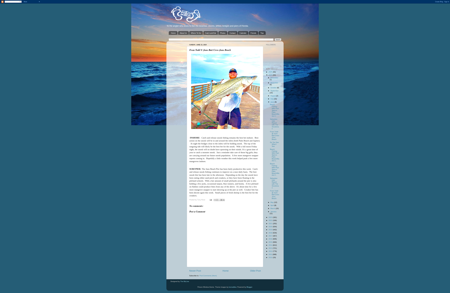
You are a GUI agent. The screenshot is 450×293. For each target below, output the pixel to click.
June (272, 102)
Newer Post (195, 271)
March (273, 208)
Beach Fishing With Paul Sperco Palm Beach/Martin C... (274, 110)
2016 (271, 239)
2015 (271, 242)
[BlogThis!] (217, 200)
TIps (262, 33)
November (274, 83)
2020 (271, 227)
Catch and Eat (210, 33)
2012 (271, 251)
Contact (233, 33)
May (272, 202)
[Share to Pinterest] (224, 200)
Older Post (255, 271)
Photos (222, 33)
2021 (271, 223)
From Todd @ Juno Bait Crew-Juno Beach (274, 135)
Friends (253, 33)
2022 (271, 220)
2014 (271, 245)
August (273, 96)
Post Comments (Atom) (208, 276)
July (272, 99)
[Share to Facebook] (221, 200)
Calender (243, 33)
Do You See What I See (274, 144)
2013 (271, 248)
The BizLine (184, 281)
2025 (271, 72)
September (274, 91)
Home (173, 33)
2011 (271, 254)
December (274, 78)
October (273, 88)
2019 (271, 230)
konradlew (232, 287)
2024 (271, 75)
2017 (271, 236)
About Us (183, 33)
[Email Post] (210, 200)
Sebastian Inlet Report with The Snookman (274, 124)
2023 (271, 217)
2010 (271, 257)
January (273, 212)
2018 (271, 233)
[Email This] (215, 200)
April (272, 205)
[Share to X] (219, 200)
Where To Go (196, 33)
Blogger (249, 287)
